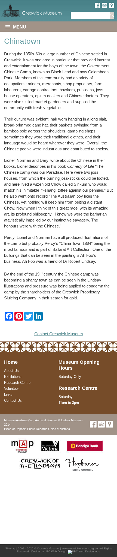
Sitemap (10, 548)
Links (8, 395)
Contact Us (13, 400)
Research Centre (17, 383)
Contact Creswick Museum (58, 333)
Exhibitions (12, 377)
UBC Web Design (55, 551)
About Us (11, 371)
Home (11, 362)
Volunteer (11, 389)
